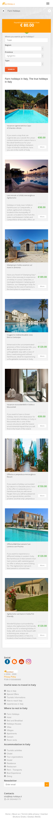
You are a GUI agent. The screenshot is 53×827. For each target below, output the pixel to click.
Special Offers (13, 694)
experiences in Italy (15, 703)
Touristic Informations (16, 697)
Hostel (9, 760)
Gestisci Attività (33, 816)
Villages (10, 730)
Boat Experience (14, 773)
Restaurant (11, 766)
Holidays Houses (14, 723)
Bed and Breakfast (15, 720)
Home (7, 814)
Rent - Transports (14, 769)
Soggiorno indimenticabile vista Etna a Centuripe (20, 336)
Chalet (9, 753)
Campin (10, 736)
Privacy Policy (10, 676)
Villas (9, 727)
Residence (11, 763)
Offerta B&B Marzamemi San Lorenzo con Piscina (19, 545)
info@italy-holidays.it (13, 796)
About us (16, 814)
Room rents (12, 740)
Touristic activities (14, 750)
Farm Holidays (14, 10)
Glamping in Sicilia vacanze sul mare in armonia (19, 266)
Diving (9, 776)
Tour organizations (15, 756)
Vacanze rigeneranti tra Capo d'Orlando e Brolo (19, 126)
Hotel (9, 717)
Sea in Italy (11, 691)
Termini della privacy (30, 814)
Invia (47, 784)
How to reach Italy (14, 700)
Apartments (12, 733)
